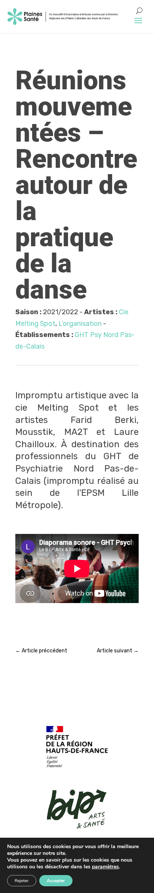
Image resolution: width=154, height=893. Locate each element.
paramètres (105, 866)
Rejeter (22, 881)
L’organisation (80, 323)
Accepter (56, 881)
